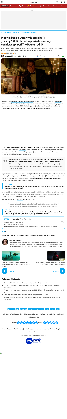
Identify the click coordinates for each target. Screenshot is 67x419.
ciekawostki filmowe (23, 235)
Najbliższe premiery (33, 317)
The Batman (22, 149)
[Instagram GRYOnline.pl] (21, 322)
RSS (58, 309)
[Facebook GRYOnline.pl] (18, 322)
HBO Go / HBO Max (49, 235)
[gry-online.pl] (33, 2)
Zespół (58, 329)
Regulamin (10, 329)
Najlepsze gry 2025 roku (47, 314)
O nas (4, 329)
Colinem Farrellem (8, 104)
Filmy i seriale (39, 309)
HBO (8, 235)
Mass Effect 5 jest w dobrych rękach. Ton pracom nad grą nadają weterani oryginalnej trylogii (49, 262)
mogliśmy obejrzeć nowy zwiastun (22, 101)
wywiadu (53, 106)
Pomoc (36, 332)
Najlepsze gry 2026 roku (31, 314)
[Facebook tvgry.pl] (56, 322)
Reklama (52, 329)
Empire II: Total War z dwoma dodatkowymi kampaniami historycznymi (25, 283)
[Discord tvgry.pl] (53, 322)
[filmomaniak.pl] (8, 53)
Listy (31, 6)
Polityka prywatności (32, 329)
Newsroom (13, 6)
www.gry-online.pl (6, 32)
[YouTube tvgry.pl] (44, 322)
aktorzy (13, 235)
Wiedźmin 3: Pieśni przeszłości (12, 314)
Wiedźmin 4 (60, 314)
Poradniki (51, 6)
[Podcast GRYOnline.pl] (30, 322)
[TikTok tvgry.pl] (47, 322)
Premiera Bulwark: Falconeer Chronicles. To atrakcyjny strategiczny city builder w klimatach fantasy (17, 262)
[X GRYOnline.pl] (24, 322)
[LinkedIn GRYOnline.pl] (33, 322)
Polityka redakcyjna (19, 329)
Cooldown (23, 309)
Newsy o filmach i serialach (28, 32)
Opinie (45, 6)
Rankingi (25, 6)
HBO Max (20, 199)
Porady (31, 309)
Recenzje (38, 6)
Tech (47, 309)
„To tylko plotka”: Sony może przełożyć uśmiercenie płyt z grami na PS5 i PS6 (27, 294)
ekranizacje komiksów (36, 235)
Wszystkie (11, 309)
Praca (63, 329)
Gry (20, 6)
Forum (63, 6)
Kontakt (31, 332)
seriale (4, 235)
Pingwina (58, 101)
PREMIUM (5, 6)
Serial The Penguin (33, 223)
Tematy (53, 309)
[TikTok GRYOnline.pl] (27, 322)
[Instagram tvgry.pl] (50, 322)
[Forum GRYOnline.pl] (36, 322)
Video (58, 6)
